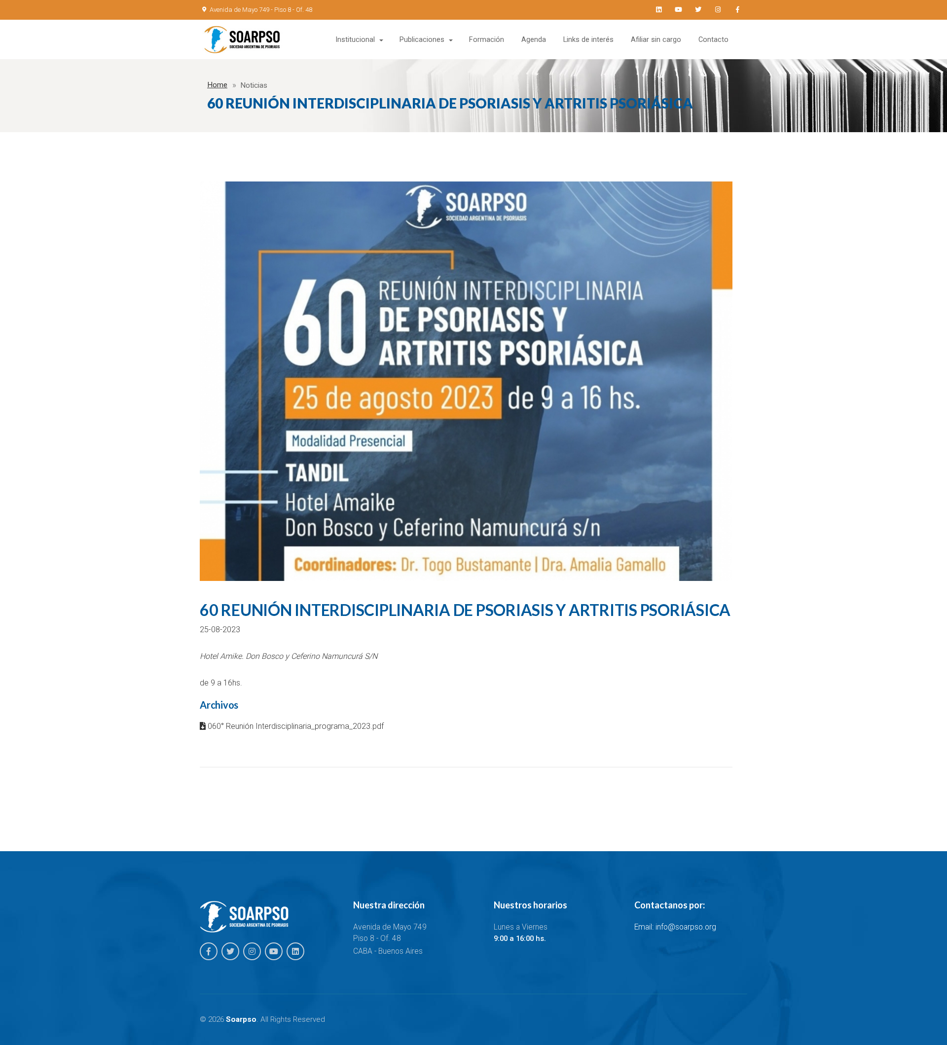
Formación (486, 40)
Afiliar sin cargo (656, 40)
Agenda (533, 40)
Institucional (355, 40)
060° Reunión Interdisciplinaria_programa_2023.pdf (295, 726)
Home (217, 84)
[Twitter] (698, 10)
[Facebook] (737, 10)
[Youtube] (678, 10)
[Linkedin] (658, 10)
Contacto (713, 40)
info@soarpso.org (686, 927)
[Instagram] (718, 10)
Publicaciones (422, 40)
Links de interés (588, 40)
